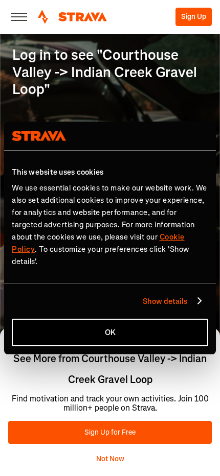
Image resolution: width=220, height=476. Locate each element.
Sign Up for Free (110, 432)
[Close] (19, 17)
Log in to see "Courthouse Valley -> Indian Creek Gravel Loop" (104, 72)
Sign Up (193, 16)
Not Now (110, 459)
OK (110, 332)
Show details (165, 301)
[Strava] (72, 17)
